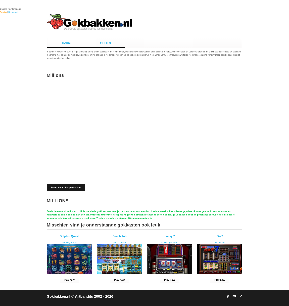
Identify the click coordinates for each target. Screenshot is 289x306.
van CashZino (119, 242)
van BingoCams (69, 242)
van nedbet (220, 242)
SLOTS (105, 43)
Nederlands (13, 12)
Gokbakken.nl (58, 296)
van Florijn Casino (169, 242)
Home (66, 43)
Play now (69, 279)
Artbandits (84, 296)
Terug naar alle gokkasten (66, 187)
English (3, 12)
